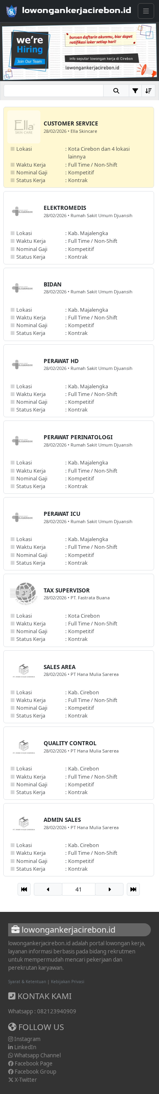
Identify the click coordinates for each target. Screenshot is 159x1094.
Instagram (26, 1039)
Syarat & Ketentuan (27, 981)
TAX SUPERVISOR (67, 590)
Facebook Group (34, 1071)
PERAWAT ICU (62, 513)
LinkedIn (24, 1047)
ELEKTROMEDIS (65, 207)
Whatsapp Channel (37, 1055)
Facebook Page (33, 1063)
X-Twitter (25, 1079)
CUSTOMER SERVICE (71, 123)
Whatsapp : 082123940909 (42, 1011)
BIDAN (53, 284)
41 (78, 889)
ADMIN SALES (62, 819)
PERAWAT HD (61, 361)
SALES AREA (59, 667)
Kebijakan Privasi (67, 981)
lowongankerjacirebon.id (76, 10)
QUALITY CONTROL (70, 743)
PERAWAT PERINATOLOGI (78, 437)
